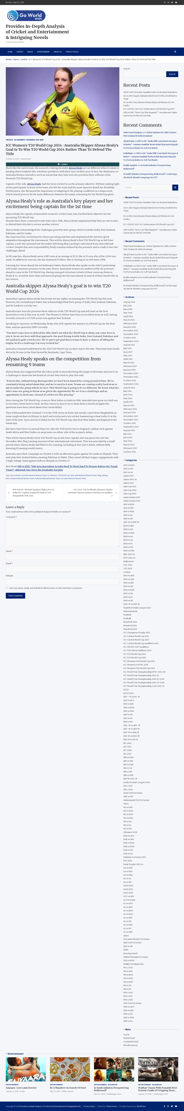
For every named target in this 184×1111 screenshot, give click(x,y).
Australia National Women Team (33, 475)
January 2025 (129, 370)
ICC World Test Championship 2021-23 (141, 675)
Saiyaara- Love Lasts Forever (21, 1088)
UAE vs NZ (128, 946)
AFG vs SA (128, 472)
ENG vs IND (128, 579)
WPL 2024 (128, 992)
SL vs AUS (127, 907)
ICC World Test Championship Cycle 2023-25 (143, 686)
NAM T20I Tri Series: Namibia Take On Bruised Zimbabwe (150, 92)
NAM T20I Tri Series (132, 793)
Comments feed (130, 1041)
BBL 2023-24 (129, 554)
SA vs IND (127, 871)
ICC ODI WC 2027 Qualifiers (136, 647)
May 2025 (127, 355)
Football (127, 615)
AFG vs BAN (128, 465)
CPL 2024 (127, 565)
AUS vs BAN (128, 504)
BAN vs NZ (128, 529)
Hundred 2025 (130, 625)
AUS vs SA (128, 515)
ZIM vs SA (128, 1021)
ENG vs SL (128, 597)
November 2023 (130, 419)
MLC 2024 (128, 789)
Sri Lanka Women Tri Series (136, 939)
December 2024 (130, 373)
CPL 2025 (127, 568)
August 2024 (129, 387)
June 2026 (128, 309)
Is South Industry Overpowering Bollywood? (144, 174)
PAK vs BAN (128, 843)
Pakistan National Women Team (47, 478)
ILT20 (126, 690)
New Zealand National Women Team (20, 478)
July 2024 (127, 391)
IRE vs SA (127, 768)
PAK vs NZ (128, 850)
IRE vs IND (128, 761)
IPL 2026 (127, 750)
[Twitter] (172, 2)
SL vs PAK (128, 925)
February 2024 (130, 409)
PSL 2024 (127, 860)
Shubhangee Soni (114, 1094)
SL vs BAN (128, 910)
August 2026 (129, 302)
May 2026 (127, 313)
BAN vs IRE (128, 526)
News (126, 803)
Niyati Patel (128, 141)
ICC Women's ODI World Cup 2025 (139, 661)
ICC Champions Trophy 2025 (136, 632)
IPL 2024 (127, 743)
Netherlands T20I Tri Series (136, 800)
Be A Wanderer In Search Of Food (68, 1088)
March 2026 (129, 320)
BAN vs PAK (128, 533)
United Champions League (135, 957)
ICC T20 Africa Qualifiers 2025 (137, 650)
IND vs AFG (128, 700)
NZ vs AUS (128, 807)
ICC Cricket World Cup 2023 (136, 636)
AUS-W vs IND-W (131, 522)
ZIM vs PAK (128, 1017)
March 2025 (128, 362)
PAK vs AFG (128, 836)
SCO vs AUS (128, 896)
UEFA (125, 950)
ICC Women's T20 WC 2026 (135, 665)
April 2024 (128, 402)
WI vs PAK (128, 982)
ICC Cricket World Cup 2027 (136, 640)
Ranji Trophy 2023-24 (133, 864)
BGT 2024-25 (129, 558)
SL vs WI (127, 928)
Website (9, 576)
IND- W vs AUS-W (131, 729)
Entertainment (43, 52)
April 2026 (128, 316)
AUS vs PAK (128, 511)
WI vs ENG (128, 978)
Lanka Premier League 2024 (136, 782)
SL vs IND (127, 918)
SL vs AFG (128, 903)
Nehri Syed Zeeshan (132, 132)
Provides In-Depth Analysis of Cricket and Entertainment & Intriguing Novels (37, 32)
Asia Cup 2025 (129, 493)
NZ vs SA (127, 821)
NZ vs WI (127, 828)
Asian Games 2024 (131, 501)
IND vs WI (127, 722)
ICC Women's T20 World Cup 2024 (28, 140)
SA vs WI (127, 882)
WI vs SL (127, 989)
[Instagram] (168, 2)
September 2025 (131, 341)
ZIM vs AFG (128, 1007)
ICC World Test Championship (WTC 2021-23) (144, 672)
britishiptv (128, 153)
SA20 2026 (128, 893)
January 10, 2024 (145, 1094)
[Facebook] (164, 2)
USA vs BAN (128, 960)
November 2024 (130, 377)
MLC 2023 (128, 786)
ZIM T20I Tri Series (132, 1003)
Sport (126, 935)
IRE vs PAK (128, 764)
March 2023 (128, 444)
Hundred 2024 (130, 622)
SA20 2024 (128, 885)
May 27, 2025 (55, 1091)
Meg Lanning (102, 475)
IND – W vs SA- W (131, 697)
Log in (126, 1034)
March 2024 (129, 405)
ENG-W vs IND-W (131, 604)
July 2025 (127, 348)
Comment (11, 517)
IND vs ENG (128, 711)
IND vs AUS (128, 704)
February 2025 (130, 366)
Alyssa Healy (76, 168)
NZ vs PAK (128, 818)
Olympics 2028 (130, 832)
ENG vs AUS (128, 575)
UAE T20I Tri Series (132, 942)
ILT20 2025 (128, 693)
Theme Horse (111, 1106)
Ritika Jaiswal (67, 1091)
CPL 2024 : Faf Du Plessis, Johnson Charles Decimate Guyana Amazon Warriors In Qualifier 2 (90, 492)
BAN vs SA (128, 536)
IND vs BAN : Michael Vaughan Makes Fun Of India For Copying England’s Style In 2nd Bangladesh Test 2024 (33, 492)
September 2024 (131, 384)
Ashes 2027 (128, 483)
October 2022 (129, 452)
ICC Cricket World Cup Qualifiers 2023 (141, 643)
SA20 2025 (128, 889)
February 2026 (130, 323)
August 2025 (129, 345)
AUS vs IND (128, 508)
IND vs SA (127, 718)
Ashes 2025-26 (130, 479)
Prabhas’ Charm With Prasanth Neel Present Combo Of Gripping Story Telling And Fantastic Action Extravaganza (157, 1092)
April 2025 (128, 359)
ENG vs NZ (128, 586)
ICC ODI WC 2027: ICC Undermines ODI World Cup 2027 (149, 109)
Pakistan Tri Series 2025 (134, 857)
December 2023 (130, 416)
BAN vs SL (128, 543)
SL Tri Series (129, 900)
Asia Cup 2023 (129, 486)
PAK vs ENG (128, 846)
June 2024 (128, 394)
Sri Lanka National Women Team (73, 478)
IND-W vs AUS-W (131, 732)
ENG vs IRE (128, 583)
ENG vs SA (128, 593)
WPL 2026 (128, 1000)
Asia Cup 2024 (129, 490)
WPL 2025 (128, 996)
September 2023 (130, 427)
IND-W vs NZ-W (130, 739)
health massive (130, 165)
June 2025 (127, 352)
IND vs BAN (128, 707)
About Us (58, 52)
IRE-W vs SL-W (130, 778)
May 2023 (127, 441)
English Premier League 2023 (137, 608)
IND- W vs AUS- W (131, 725)
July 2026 (127, 305)
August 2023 (129, 430)
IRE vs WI (127, 771)
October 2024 (129, 380)
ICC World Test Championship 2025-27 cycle (143, 682)
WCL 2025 (128, 967)
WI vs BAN (128, 975)
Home (10, 52)
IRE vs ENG (128, 757)
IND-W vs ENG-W (131, 736)
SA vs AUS (128, 868)
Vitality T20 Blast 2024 (133, 964)
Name (9, 551)
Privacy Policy (72, 52)
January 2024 (129, 412)
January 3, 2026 (12, 1091)
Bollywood (128, 561)
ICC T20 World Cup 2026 (134, 657)
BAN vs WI (128, 547)
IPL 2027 (127, 754)
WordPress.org (130, 1045)
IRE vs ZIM (128, 775)
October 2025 (129, 337)
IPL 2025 (127, 746)
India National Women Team (86, 475)
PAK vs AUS (128, 839)
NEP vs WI (128, 796)
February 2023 (130, 448)
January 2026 (129, 327)
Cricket (20, 52)
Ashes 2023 (128, 476)
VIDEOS (30, 52)
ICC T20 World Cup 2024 (134, 654)
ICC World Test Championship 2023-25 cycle (143, 679)
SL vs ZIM (127, 932)
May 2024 (127, 398)
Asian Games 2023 (131, 497)
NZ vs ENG (128, 814)
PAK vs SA (128, 853)
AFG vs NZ (128, 468)
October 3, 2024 (12, 159)
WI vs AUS (128, 971)
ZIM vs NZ (128, 1014)
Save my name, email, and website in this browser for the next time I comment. (45, 588)
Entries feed (129, 1038)
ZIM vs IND (128, 1010)
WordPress (141, 1106)
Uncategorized (130, 953)
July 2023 (127, 434)
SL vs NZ (127, 921)
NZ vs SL (127, 825)
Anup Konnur (26, 159)
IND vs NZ (128, 714)
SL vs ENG (128, 914)
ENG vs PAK (128, 590)
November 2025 (130, 334)
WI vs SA (127, 985)
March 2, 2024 (99, 1094)
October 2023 (129, 423)
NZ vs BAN (128, 811)
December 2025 (130, 330)
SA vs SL (127, 878)
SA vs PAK (128, 875)
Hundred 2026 (130, 629)
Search (126, 69)
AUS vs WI (128, 518)
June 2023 (127, 437)
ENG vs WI (128, 600)
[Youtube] (176, 2)
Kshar (22, 1091)
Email (9, 563)
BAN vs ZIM (128, 550)
